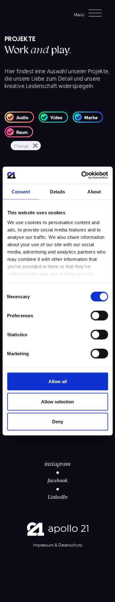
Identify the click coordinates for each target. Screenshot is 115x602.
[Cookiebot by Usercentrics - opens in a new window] (82, 175)
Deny (57, 421)
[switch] (99, 316)
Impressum (43, 545)
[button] (89, 13)
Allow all (57, 381)
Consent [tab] (21, 191)
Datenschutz (70, 545)
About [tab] (94, 191)
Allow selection (57, 401)
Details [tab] (57, 191)
